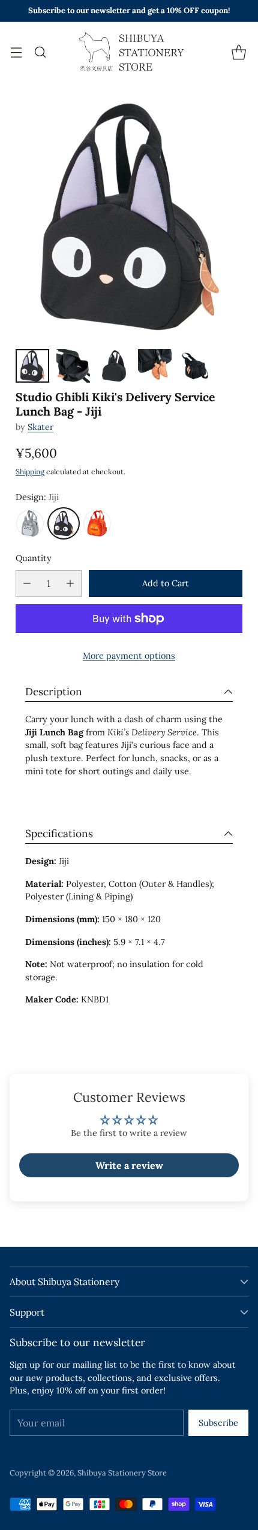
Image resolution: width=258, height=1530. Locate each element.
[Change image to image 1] (32, 366)
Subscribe (218, 1422)
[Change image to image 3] (114, 366)
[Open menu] (16, 52)
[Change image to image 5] (195, 366)
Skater (40, 427)
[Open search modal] (40, 52)
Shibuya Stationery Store (122, 1473)
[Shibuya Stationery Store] (129, 52)
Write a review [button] (129, 1165)
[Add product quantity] (70, 583)
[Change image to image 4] (155, 366)
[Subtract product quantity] (27, 583)
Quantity (34, 558)
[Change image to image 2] (73, 366)
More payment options (129, 655)
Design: (37, 497)
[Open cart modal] (238, 52)
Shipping (30, 471)
